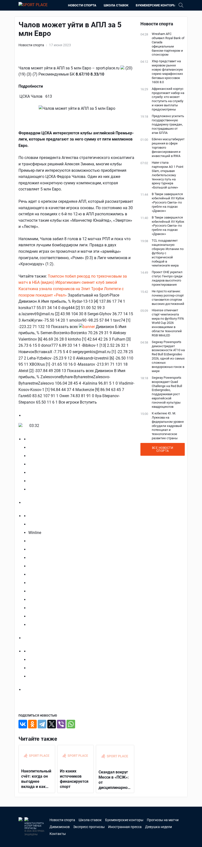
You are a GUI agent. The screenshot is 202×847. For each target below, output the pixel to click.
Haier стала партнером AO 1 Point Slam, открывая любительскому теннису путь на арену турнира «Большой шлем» (167, 175)
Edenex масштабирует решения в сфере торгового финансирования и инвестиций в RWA (168, 147)
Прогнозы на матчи (163, 820)
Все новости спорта (162, 449)
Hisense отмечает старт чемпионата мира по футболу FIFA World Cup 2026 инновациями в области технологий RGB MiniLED (168, 322)
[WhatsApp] (71, 724)
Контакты (58, 834)
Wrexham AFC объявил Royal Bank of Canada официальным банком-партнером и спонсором (168, 44)
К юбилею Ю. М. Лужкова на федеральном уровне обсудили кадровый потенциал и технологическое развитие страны (168, 425)
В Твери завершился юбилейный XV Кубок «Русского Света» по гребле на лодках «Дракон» (168, 202)
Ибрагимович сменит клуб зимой (86, 282)
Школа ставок (116, 5)
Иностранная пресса (125, 827)
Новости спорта (82, 5)
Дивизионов (60, 827)
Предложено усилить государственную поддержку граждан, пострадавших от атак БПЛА (168, 124)
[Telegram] (42, 724)
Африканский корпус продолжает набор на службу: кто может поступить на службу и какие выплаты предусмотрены (168, 99)
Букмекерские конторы (156, 5)
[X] (51, 724)
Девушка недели (158, 827)
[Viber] (61, 724)
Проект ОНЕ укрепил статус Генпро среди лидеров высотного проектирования (167, 278)
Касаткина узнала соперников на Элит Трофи (61, 288)
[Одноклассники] (32, 724)
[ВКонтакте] (22, 724)
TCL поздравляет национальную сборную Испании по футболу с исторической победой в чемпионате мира (168, 253)
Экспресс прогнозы (89, 827)
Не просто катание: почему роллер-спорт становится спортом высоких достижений (168, 297)
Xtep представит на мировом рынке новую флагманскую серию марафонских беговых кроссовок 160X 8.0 (167, 71)
